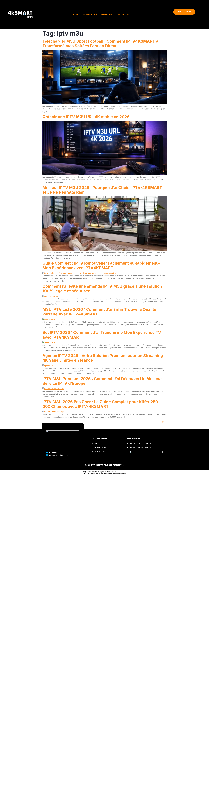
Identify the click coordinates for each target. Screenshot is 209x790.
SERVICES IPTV (106, 14)
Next (164, 422)
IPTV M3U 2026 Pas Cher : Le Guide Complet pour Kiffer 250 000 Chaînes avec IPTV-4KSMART (100, 404)
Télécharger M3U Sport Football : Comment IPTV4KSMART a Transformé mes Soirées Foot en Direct (100, 43)
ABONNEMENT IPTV (90, 14)
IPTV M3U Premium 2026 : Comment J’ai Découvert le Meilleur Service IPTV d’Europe (102, 381)
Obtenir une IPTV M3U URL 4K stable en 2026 (86, 116)
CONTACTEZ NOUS (122, 14)
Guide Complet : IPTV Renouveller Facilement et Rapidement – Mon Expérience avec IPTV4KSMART (101, 265)
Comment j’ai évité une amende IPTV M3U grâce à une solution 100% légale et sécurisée (102, 288)
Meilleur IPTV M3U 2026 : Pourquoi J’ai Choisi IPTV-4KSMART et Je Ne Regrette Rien (102, 190)
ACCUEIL (76, 14)
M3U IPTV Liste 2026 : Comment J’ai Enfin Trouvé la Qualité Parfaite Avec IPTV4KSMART (99, 311)
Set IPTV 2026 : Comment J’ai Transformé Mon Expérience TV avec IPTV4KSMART (101, 334)
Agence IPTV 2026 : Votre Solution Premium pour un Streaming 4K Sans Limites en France (102, 358)
